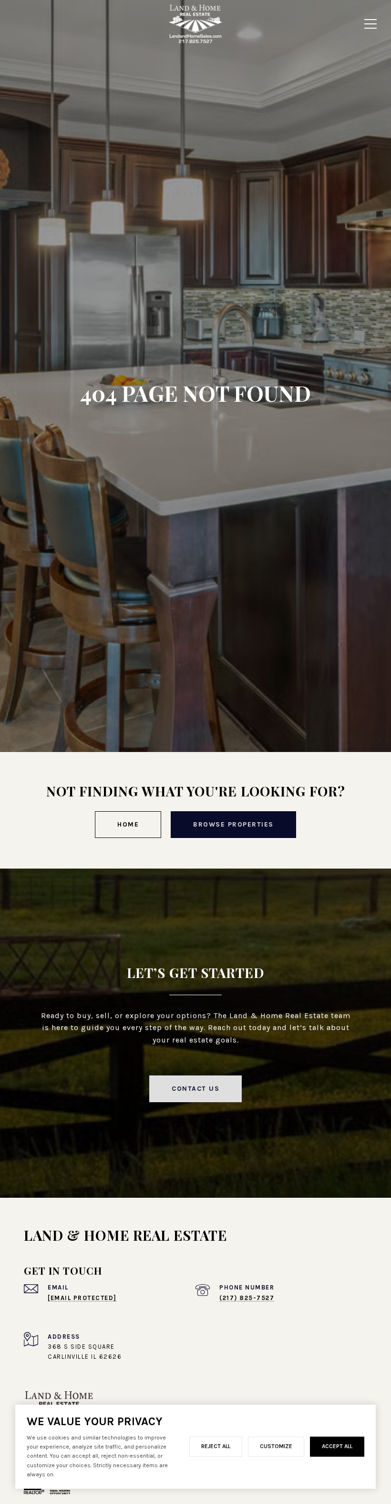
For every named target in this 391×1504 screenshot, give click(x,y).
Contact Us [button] (195, 1089)
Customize (276, 1446)
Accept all (337, 1446)
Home (128, 824)
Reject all (215, 1446)
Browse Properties (233, 824)
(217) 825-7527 (246, 1297)
